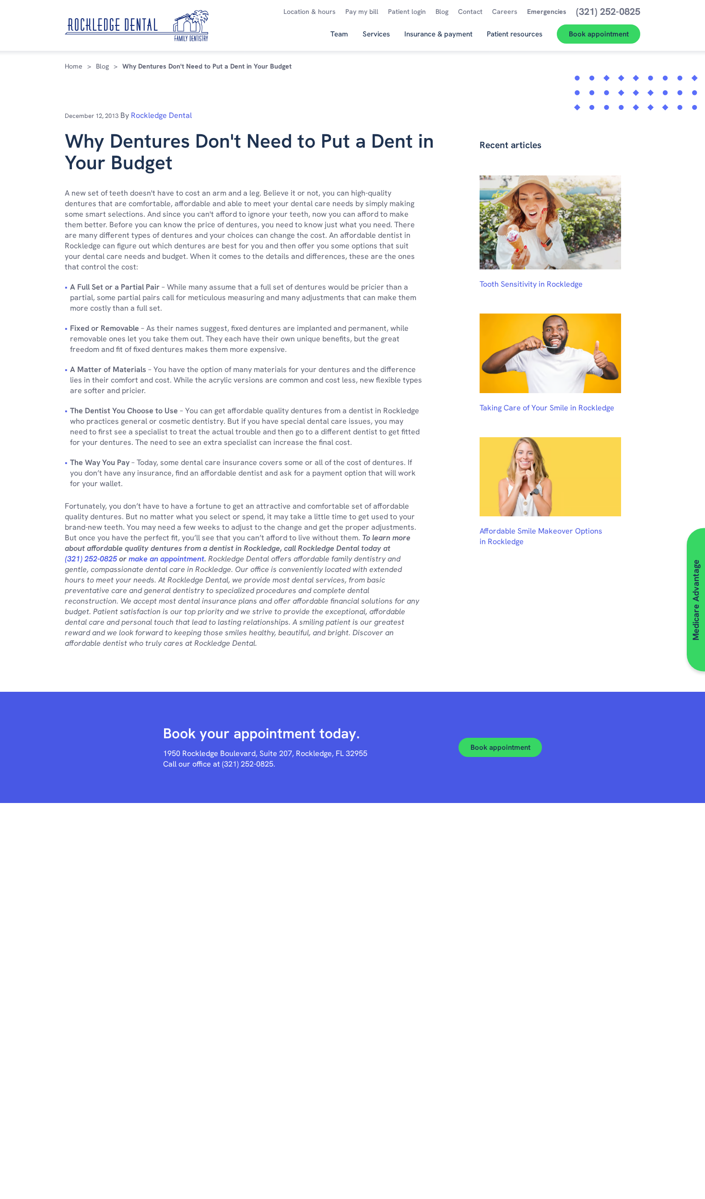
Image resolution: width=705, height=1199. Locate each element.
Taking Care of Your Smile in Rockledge (547, 408)
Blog (102, 66)
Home (73, 66)
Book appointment (500, 747)
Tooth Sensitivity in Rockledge (531, 284)
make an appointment (166, 559)
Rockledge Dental (161, 115)
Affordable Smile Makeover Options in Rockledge (541, 536)
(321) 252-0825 (91, 559)
